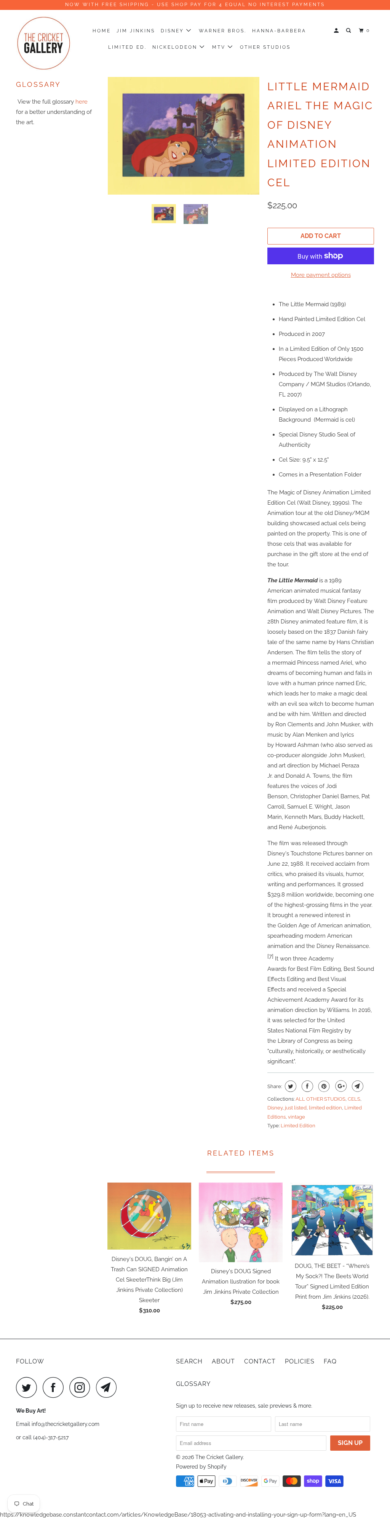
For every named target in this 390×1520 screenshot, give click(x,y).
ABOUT (223, 1361)
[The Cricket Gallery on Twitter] (28, 1387)
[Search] (349, 30)
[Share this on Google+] (340, 1086)
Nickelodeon (176, 47)
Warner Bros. (222, 31)
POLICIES (300, 1361)
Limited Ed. (127, 47)
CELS (354, 1099)
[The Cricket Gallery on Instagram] (81, 1387)
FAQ (330, 1361)
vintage (296, 1117)
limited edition (325, 1108)
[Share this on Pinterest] (323, 1086)
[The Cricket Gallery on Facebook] (55, 1387)
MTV (220, 47)
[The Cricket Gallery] (46, 43)
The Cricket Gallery (219, 1457)
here (81, 101)
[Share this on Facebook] (306, 1086)
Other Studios (265, 47)
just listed (296, 1108)
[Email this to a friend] (356, 1086)
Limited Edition (298, 1125)
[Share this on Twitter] (289, 1086)
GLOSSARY (193, 1383)
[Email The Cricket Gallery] (108, 1387)
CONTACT (260, 1361)
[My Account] (337, 30)
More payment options (321, 275)
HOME (102, 31)
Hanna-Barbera (279, 31)
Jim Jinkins (136, 31)
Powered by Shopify (201, 1467)
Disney (173, 31)
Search (189, 1361)
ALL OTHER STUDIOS (320, 1099)
